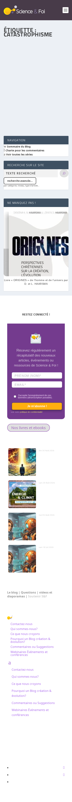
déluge (47, 95)
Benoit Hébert (18, 95)
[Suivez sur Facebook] (64, 768)
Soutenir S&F (37, 596)
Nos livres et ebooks (28, 427)
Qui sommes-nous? (24, 629)
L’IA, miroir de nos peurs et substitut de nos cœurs (51, 524)
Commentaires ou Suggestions (32, 647)
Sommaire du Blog (18, 146)
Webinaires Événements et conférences (29, 653)
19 (54, 95)
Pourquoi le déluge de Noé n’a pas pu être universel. (33, 88)
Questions (28, 592)
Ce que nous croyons (25, 634)
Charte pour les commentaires (24, 150)
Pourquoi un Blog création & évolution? (30, 640)
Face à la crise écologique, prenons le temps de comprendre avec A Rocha (50, 496)
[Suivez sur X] (64, 775)
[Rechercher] (64, 173)
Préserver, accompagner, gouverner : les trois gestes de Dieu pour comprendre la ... (50, 464)
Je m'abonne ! (37, 406)
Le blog (12, 592)
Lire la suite (20, 119)
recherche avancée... (20, 180)
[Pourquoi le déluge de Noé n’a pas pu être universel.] (36, 59)
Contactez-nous (21, 624)
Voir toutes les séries (19, 154)
